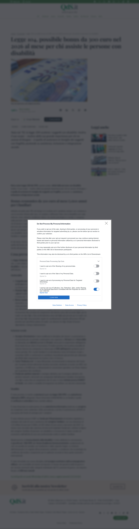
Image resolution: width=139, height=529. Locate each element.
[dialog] (69, 264)
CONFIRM (54, 297)
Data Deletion (57, 305)
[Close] (107, 224)
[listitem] (69, 261)
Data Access (69, 305)
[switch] (96, 266)
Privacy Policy (82, 305)
